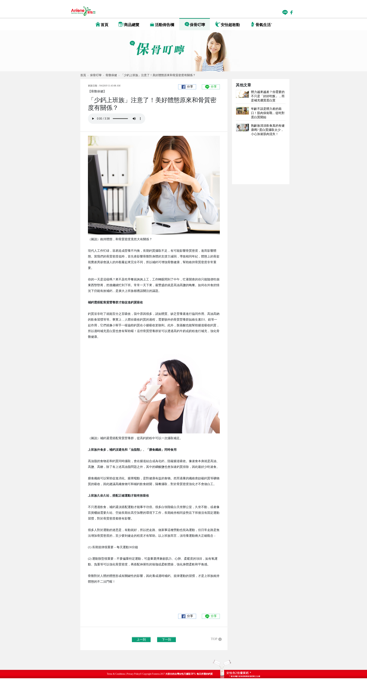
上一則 (141, 639)
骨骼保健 (111, 75)
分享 (190, 86)
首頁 (104, 25)
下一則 (166, 639)
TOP (216, 639)
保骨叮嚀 (197, 25)
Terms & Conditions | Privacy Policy (123, 674)
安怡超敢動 (230, 25)
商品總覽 (131, 25)
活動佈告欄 (164, 25)
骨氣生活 (264, 24)
